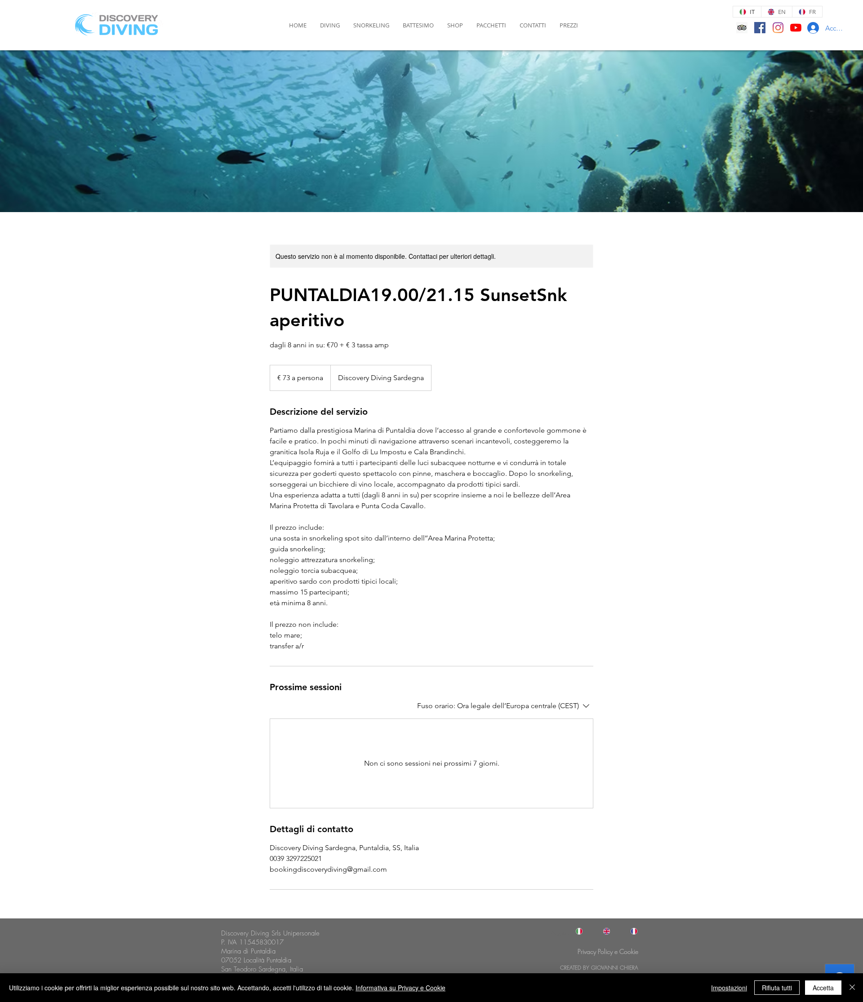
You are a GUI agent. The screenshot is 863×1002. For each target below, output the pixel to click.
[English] (602, 931)
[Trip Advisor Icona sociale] (741, 27)
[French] (630, 931)
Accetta (823, 987)
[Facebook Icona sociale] (759, 27)
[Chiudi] (852, 987)
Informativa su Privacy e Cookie (400, 987)
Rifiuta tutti (777, 987)
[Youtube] (795, 27)
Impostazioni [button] (729, 987)
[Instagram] (777, 27)
